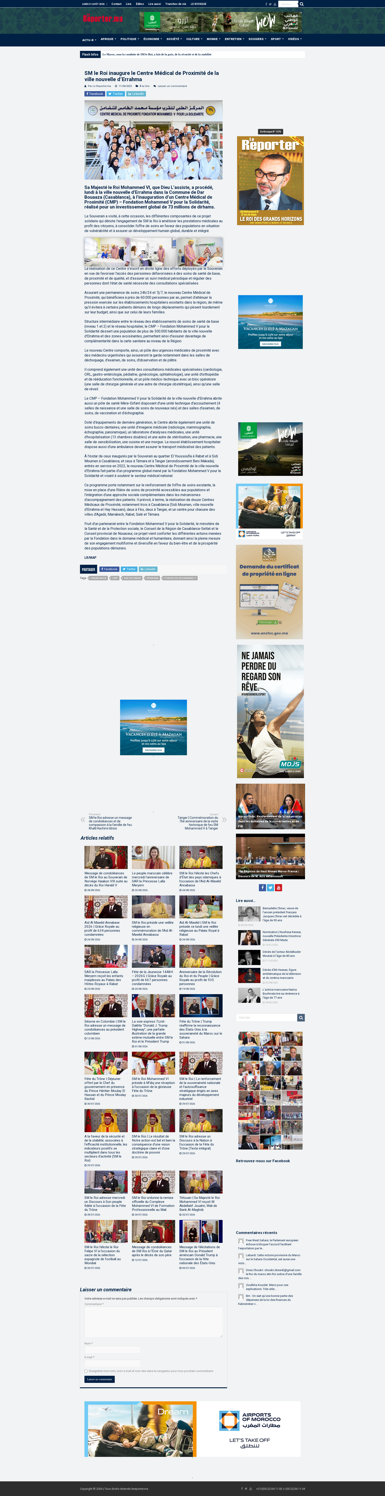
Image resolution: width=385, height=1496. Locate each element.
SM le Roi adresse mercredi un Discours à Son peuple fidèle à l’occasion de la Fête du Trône (105, 1204)
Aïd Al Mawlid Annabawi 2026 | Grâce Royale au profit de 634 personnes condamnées (102, 929)
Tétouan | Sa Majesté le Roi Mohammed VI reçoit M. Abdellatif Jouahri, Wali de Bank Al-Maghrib (199, 1204)
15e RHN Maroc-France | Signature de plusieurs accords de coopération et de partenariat (265, 871)
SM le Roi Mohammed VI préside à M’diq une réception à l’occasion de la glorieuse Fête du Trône (153, 1085)
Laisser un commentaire (172, 86)
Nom (88, 1343)
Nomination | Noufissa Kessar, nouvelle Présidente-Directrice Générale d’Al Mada (282, 936)
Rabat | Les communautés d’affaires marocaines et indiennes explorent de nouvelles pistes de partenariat (264, 821)
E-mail (89, 1357)
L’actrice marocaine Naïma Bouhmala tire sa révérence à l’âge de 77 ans (281, 993)
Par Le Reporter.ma (99, 86)
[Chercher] (301, 4)
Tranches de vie (175, 4)
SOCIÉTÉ (172, 39)
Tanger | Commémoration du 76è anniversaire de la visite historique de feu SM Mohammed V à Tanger (198, 821)
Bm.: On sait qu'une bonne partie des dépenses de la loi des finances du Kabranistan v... (265, 1300)
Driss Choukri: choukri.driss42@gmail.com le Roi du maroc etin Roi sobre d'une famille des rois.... (270, 1274)
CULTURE (193, 39)
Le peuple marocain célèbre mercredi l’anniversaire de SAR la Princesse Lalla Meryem (152, 879)
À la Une (144, 86)
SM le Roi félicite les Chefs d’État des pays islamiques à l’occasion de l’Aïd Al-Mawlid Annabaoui (200, 879)
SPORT (276, 39)
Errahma (152, 578)
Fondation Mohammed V (180, 578)
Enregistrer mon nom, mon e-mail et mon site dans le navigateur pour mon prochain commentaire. (151, 1371)
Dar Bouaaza (132, 578)
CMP (115, 578)
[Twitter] (270, 4)
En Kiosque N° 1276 (270, 131)
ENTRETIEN (233, 39)
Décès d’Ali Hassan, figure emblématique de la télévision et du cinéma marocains (282, 973)
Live (128, 4)
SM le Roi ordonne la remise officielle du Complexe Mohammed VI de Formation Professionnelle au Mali (153, 1204)
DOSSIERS (256, 39)
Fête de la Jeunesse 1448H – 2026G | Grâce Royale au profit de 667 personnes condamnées (152, 978)
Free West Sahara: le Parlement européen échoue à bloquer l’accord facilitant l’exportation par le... (268, 1244)
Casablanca (98, 578)
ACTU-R (88, 40)
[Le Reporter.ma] (103, 17)
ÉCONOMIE (151, 39)
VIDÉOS (293, 39)
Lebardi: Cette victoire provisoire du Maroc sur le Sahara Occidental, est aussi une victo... (269, 1259)
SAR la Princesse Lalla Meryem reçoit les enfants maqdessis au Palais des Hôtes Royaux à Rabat (103, 978)
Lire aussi (154, 4)
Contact (116, 4)
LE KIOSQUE (198, 4)
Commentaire (94, 1304)
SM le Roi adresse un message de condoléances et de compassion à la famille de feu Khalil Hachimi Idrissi (110, 821)
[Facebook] (266, 4)
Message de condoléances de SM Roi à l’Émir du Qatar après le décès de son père (152, 1251)
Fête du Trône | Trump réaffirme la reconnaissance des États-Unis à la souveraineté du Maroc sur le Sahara (200, 1029)
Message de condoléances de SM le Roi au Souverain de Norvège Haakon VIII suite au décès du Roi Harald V (105, 879)
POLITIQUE (128, 39)
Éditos (140, 4)
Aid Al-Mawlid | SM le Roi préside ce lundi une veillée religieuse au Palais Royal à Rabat (199, 929)
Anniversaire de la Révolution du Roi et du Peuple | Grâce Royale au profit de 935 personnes (200, 978)
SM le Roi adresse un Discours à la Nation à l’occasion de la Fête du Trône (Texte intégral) (196, 1142)
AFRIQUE (107, 39)
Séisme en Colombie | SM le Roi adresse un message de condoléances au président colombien (105, 1027)
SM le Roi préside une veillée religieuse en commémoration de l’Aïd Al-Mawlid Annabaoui (153, 929)
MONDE (212, 39)
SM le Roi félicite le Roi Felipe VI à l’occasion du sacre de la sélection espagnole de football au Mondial (102, 1255)
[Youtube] (275, 4)
